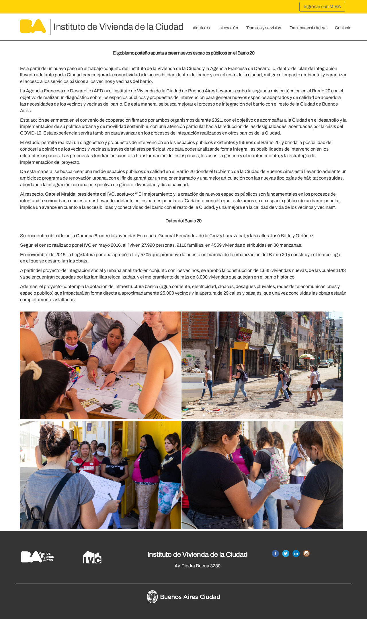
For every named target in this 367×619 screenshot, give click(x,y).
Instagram (306, 553)
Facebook (275, 553)
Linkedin (296, 553)
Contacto (343, 28)
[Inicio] (33, 27)
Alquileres (201, 28)
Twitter (285, 553)
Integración (228, 28)
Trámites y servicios (263, 28)
